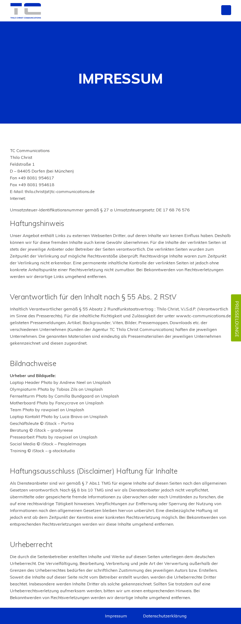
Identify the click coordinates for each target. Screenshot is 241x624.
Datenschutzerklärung (165, 616)
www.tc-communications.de (54, 198)
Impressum (116, 616)
